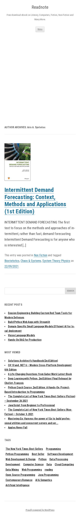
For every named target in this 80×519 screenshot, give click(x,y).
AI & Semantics (43, 480)
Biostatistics (11, 261)
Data (49, 464)
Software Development (60, 454)
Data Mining (12, 469)
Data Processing (58, 459)
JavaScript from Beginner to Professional (31, 405)
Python (43, 459)
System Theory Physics (56, 261)
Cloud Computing (64, 464)
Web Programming (32, 469)
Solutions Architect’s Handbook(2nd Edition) (33, 360)
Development (13, 464)
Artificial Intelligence (17, 485)
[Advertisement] (40, 74)
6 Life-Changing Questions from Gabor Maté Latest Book (40, 374)
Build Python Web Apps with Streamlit (29, 321)
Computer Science (33, 464)
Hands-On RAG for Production (24, 339)
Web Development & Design (21, 459)
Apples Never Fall (17, 427)
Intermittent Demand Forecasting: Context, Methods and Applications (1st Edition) (35, 200)
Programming (53, 448)
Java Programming (48, 474)
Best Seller (38, 454)
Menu (40, 29)
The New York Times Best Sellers (24, 448)
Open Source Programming (20, 474)
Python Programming (17, 454)
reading (49, 469)
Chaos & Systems (31, 261)
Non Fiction (40, 255)
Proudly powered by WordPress (40, 510)
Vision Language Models (21, 335)
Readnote (40, 7)
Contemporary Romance (19, 480)
